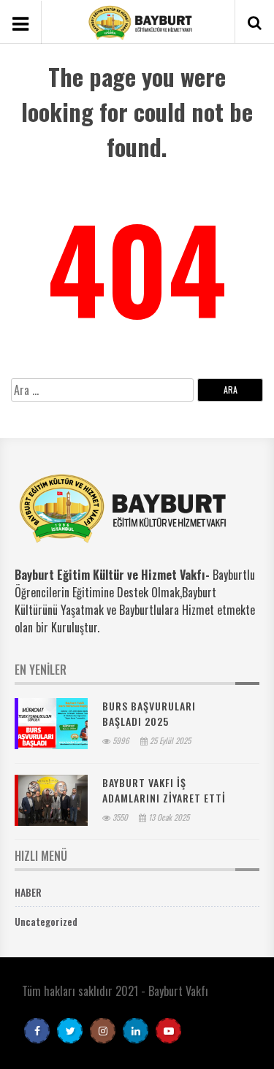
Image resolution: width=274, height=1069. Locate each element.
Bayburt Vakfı (178, 991)
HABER (28, 892)
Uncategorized (46, 921)
